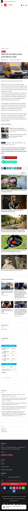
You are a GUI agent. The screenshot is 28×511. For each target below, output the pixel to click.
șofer (13, 144)
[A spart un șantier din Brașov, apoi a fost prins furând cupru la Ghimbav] (5, 136)
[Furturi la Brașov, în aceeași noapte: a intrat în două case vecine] (7, 286)
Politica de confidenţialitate (7, 469)
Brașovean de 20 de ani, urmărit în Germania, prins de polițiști (7, 310)
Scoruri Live (3, 428)
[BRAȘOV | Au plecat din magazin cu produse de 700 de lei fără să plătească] (5, 130)
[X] (5, 168)
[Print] (20, 168)
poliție (10, 144)
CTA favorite (14, 193)
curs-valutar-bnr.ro (8, 377)
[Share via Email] (18, 168)
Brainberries (14, 213)
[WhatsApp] (13, 168)
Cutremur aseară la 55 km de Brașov (11, 1)
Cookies (2, 463)
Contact (2, 451)
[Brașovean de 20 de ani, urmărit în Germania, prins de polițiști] (7, 304)
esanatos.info (14, 233)
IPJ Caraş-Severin (17, 110)
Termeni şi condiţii (5, 466)
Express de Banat (7, 91)
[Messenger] (10, 168)
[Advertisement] (14, 26)
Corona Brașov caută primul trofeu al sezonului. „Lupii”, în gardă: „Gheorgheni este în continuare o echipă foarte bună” (14, 399)
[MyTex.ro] (8, 5)
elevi (24, 142)
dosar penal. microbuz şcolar (17, 142)
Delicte (7, 48)
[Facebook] (2, 168)
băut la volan (8, 142)
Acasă (3, 48)
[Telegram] (15, 168)
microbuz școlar (11, 84)
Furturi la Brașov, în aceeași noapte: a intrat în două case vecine (7, 292)
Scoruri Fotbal (4, 431)
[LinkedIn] (7, 168)
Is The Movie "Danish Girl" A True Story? (11, 270)
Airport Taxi (3, 430)
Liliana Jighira (5, 59)
